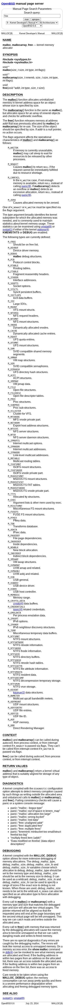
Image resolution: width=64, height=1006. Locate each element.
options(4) (43, 229)
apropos (36, 19)
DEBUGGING (12, 850)
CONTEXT (10, 735)
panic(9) (26, 186)
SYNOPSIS (10, 54)
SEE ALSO (10, 993)
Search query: (32, 12)
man (27, 19)
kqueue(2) (19, 692)
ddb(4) (9, 952)
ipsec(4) (17, 609)
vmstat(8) (46, 226)
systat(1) (7, 229)
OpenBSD (8, 3)
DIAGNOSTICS (13, 783)
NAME (7, 40)
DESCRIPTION (13, 94)
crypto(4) (18, 603)
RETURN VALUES (15, 766)
